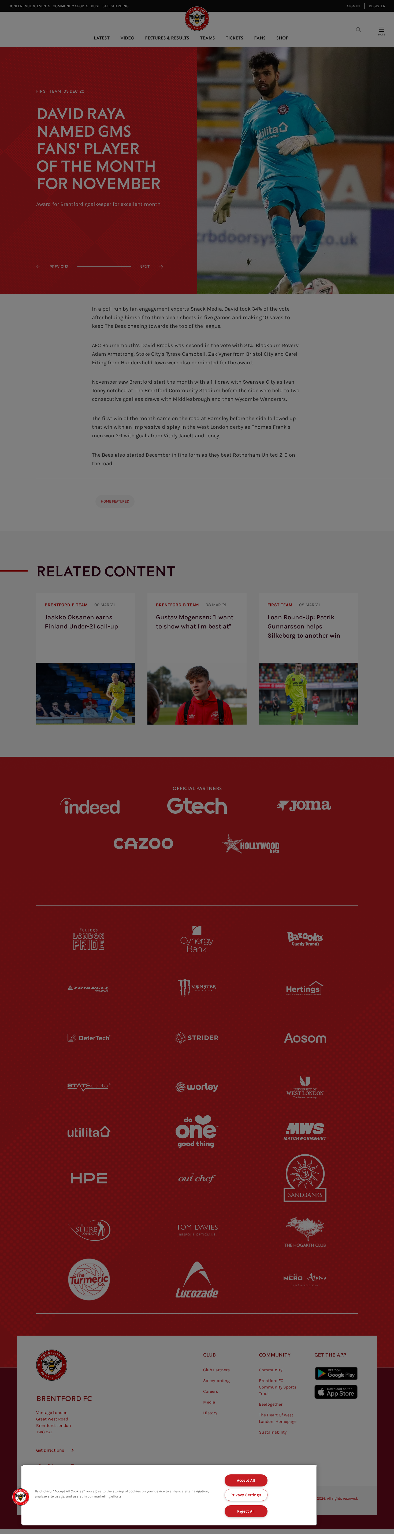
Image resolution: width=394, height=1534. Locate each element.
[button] (20, 1497)
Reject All (246, 1511)
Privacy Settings (246, 1495)
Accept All (246, 1480)
